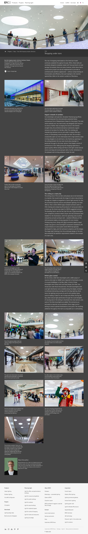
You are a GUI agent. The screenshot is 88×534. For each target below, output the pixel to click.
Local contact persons (50, 513)
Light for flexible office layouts (72, 506)
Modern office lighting (70, 494)
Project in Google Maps (11, 71)
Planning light (29, 3)
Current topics (68, 491)
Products (14, 3)
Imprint (63, 529)
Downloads (73, 2)
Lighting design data (9, 513)
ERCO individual (68, 513)
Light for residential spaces (31, 508)
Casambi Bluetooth (69, 510)
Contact (62, 2)
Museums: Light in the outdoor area (73, 519)
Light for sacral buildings (30, 505)
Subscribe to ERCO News (50, 522)
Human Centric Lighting (70, 500)
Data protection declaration (72, 529)
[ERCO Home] (7, 3)
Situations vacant (49, 500)
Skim (63, 205)
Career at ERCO (48, 497)
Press (46, 519)
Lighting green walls (69, 503)
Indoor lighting (7, 491)
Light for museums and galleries (32, 496)
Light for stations (69, 522)
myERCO (67, 2)
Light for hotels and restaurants (32, 514)
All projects (7, 505)
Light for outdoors (29, 502)
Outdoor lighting (8, 494)
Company (47, 491)
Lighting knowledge (29, 517)
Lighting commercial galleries (71, 497)
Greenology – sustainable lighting (52, 494)
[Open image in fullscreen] (64, 94)
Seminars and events (49, 516)
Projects (21, 3)
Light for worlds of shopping (31, 511)
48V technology (68, 516)
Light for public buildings (30, 499)
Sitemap (58, 529)
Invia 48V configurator (9, 497)
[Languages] (80, 3)
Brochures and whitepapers (10, 516)
